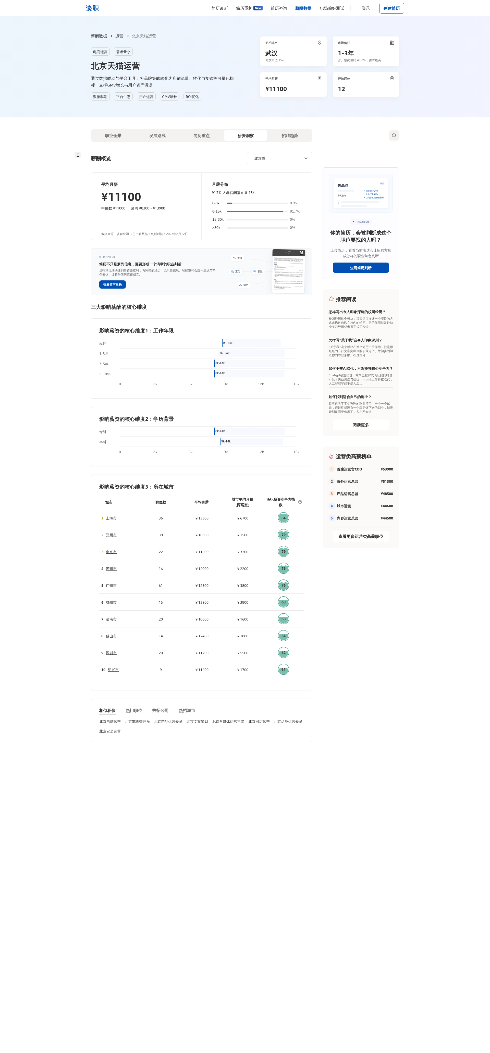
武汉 (271, 53)
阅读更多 (361, 425)
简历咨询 (279, 8)
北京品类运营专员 (288, 721)
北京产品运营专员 (168, 721)
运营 (119, 36)
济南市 (111, 619)
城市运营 (344, 506)
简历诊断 (220, 8)
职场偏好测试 (332, 8)
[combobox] (277, 158)
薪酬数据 (303, 8)
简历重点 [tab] (201, 135)
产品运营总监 (347, 493)
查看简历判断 (361, 267)
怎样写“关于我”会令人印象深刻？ (355, 340)
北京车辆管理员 (137, 721)
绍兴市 (113, 669)
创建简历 (392, 8)
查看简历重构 (112, 284)
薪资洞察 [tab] (246, 135)
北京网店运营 (259, 721)
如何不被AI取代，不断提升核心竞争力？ (361, 368)
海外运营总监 (347, 481)
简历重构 (244, 8)
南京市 (111, 551)
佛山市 (111, 636)
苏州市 (111, 568)
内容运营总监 (347, 518)
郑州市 (111, 535)
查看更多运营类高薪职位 (360, 536)
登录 (366, 8)
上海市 (111, 518)
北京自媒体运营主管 (228, 721)
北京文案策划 (197, 721)
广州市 (111, 585)
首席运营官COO (349, 469)
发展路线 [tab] (157, 135)
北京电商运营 (110, 721)
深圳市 (111, 652)
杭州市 (111, 602)
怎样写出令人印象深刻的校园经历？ (357, 311)
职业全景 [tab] (113, 135)
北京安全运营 (110, 731)
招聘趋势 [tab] (290, 135)
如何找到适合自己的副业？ (350, 396)
